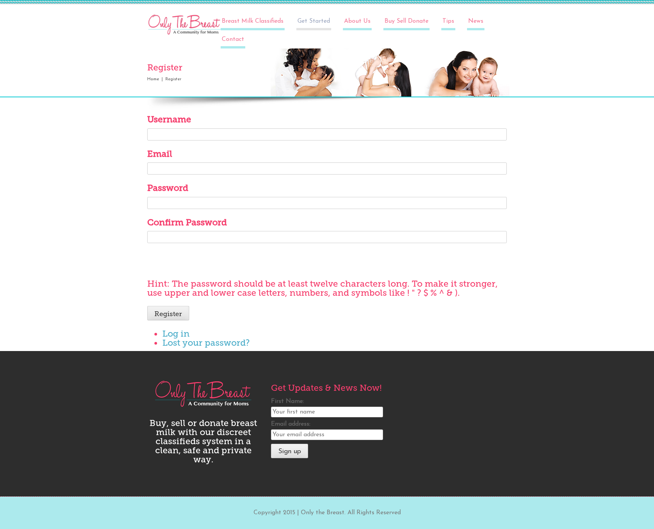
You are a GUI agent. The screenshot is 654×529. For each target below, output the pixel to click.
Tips (448, 21)
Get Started (313, 21)
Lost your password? (206, 342)
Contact (233, 39)
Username (169, 119)
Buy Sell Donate (406, 21)
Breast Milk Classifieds (252, 21)
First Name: (287, 401)
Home (153, 79)
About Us (357, 21)
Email (159, 153)
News (475, 21)
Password (167, 187)
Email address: (290, 424)
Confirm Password (187, 222)
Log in (176, 333)
